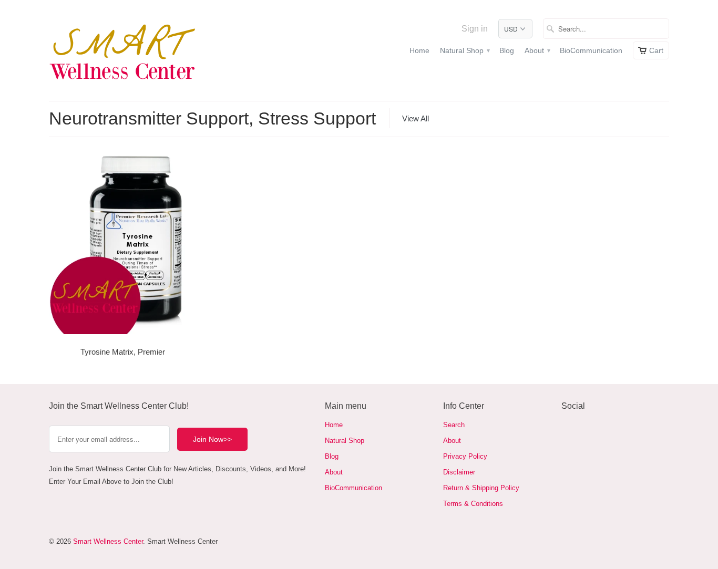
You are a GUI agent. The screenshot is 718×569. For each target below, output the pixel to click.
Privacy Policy (465, 456)
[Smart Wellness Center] (122, 50)
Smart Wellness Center (108, 541)
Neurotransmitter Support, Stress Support (212, 118)
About (537, 50)
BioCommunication (591, 50)
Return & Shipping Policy (481, 488)
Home (419, 50)
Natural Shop (464, 50)
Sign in (474, 28)
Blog (506, 50)
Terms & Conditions (473, 504)
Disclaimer (459, 472)
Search (454, 425)
